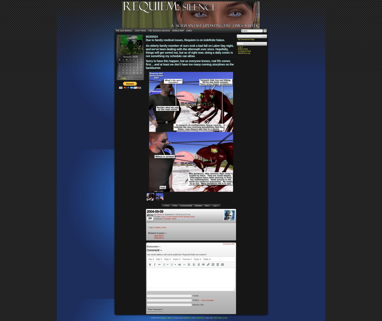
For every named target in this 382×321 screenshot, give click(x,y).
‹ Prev (174, 206)
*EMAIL (203, 300)
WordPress (187, 318)
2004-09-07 (159, 236)
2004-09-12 (159, 238)
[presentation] (151, 259)
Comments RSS (229, 244)
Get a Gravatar (208, 300)
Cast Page (140, 31)
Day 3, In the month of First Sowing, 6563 (178, 217)
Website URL (198, 305)
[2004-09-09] (191, 191)
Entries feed (243, 49)
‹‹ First (166, 206)
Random (198, 206)
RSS (215, 318)
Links (189, 31)
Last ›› (216, 206)
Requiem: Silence (195, 15)
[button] (150, 264)
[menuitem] (151, 259)
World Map (178, 31)
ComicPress (199, 318)
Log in (240, 47)
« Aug (123, 78)
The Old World (124, 31)
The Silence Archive (159, 31)
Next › (207, 206)
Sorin (174, 219)
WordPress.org (244, 53)
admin (159, 215)
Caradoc (167, 219)
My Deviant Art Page (246, 39)
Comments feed (244, 51)
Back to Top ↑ (223, 318)
